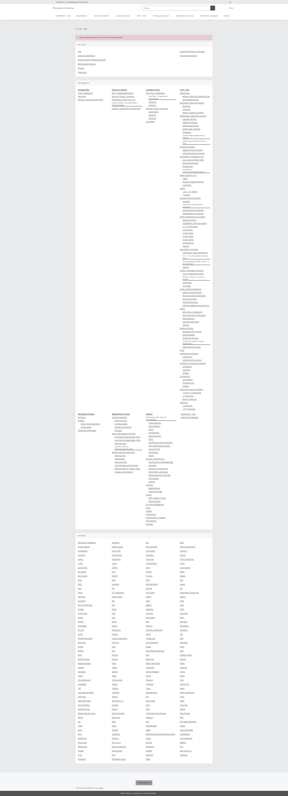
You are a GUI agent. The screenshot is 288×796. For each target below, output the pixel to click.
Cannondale (150, 551)
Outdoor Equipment (119, 417)
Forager (81, 751)
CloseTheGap (117, 555)
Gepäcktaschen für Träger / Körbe (127, 468)
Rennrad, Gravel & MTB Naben (194, 315)
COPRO (114, 567)
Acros (80, 730)
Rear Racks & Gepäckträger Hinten (128, 440)
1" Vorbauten (187, 406)
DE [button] (230, 2)
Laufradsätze (153, 112)
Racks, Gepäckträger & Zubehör (124, 433)
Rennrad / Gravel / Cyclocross (123, 96)
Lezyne (80, 617)
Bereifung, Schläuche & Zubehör (192, 103)
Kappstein (150, 609)
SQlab (80, 676)
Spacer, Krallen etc (190, 399)
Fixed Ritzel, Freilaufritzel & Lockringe (193, 205)
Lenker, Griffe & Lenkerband (190, 289)
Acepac (182, 726)
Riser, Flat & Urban (190, 299)
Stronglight (82, 684)
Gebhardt (81, 597)
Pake (181, 638)
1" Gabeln (186, 195)
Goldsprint (116, 734)
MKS (147, 622)
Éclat (114, 580)
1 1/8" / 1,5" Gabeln (190, 191)
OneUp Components (119, 638)
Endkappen (187, 132)
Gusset (182, 584)
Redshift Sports (84, 659)
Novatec (115, 634)
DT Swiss (149, 576)
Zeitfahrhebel (188, 166)
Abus (80, 734)
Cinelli (80, 563)
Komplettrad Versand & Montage (192, 51)
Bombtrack (150, 746)
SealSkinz (183, 667)
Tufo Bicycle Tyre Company (156, 713)
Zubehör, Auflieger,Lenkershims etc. (196, 305)
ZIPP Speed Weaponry (188, 721)
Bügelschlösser (154, 488)
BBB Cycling (82, 746)
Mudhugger (82, 626)
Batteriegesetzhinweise (87, 64)
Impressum (82, 72)
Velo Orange (150, 701)
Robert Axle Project (153, 663)
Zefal (114, 721)
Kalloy (114, 609)
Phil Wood (183, 642)
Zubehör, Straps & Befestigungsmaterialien (124, 448)
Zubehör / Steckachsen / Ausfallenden (126, 108)
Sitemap (81, 68)
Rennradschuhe (155, 501)
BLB (147, 542)
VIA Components (186, 738)
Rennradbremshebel (190, 163)
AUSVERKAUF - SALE (188, 414)
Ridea (114, 663)
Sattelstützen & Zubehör (189, 353)
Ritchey (114, 659)
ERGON (114, 576)
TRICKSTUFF (184, 684)
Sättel (182, 350)
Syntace (115, 672)
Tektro (182, 676)
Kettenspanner (188, 243)
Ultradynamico (151, 692)
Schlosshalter (154, 478)
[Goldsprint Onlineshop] (63, 8)
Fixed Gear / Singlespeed (155, 93)
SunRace (115, 705)
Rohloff (80, 651)
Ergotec (183, 576)
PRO (113, 651)
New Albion (184, 626)
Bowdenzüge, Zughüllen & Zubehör (193, 116)
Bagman (183, 742)
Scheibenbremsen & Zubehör (194, 153)
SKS (147, 697)
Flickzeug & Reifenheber (87, 430)
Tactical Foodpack (152, 672)
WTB (181, 717)
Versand (101, 788)
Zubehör (186, 246)
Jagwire (148, 605)
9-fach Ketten (188, 230)
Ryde (182, 651)
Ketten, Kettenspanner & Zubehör (192, 217)
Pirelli (182, 647)
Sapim (182, 688)
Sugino (114, 667)
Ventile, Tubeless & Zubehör (193, 113)
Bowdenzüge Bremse (190, 126)
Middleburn (82, 738)
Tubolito (115, 688)
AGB (79, 51)
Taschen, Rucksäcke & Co (155, 459)
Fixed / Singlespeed (85, 93)
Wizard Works (185, 713)
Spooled (81, 667)
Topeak (114, 684)
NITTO (80, 634)
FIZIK (148, 580)
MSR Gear (183, 622)
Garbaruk (115, 584)
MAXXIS (81, 622)
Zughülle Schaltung (190, 122)
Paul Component (152, 642)
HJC (181, 588)
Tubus (148, 688)
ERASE (182, 572)
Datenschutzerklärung (86, 55)
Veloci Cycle (82, 742)
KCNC (182, 609)
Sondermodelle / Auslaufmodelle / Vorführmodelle (125, 104)
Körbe (148, 508)
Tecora (148, 676)
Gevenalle (81, 601)
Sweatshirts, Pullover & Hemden (161, 442)
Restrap (183, 659)
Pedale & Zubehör (186, 328)
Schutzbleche (185, 376)
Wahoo (182, 709)
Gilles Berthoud (152, 584)
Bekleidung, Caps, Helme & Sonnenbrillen (156, 418)
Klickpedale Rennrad (190, 338)
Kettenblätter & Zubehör (189, 249)
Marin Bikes (150, 617)
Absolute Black (151, 726)
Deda (148, 567)
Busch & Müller (152, 547)
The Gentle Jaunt (84, 680)
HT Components (118, 592)
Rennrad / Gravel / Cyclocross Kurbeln (194, 278)
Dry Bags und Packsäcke (124, 472)
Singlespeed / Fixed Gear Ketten (195, 223)
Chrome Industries (187, 559)
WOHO (80, 717)
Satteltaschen (120, 459)
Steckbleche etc (188, 383)
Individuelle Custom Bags (158, 472)
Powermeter (187, 282)
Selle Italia (82, 697)
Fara (181, 746)
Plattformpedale (189, 335)
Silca (147, 655)
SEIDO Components (187, 692)
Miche (114, 622)
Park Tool (115, 642)
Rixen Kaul (150, 659)
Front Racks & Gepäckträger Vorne (127, 437)
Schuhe (149, 495)
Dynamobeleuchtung (190, 99)
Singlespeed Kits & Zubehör (193, 213)
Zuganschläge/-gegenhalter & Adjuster (194, 136)
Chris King (150, 559)
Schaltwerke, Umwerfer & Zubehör (193, 363)
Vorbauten (184, 402)
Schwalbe (115, 692)
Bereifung (186, 106)
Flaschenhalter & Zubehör (155, 517)
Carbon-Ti (183, 551)
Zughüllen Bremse (189, 119)
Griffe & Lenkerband (190, 302)
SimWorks (183, 755)
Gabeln (182, 188)
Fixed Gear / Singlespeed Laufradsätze (158, 97)
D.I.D (114, 572)
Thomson (149, 680)
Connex (183, 555)
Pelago (148, 647)
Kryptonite (184, 613)
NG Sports (184, 630)
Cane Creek (116, 551)
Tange (114, 676)
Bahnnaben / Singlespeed (192, 312)
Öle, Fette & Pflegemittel (155, 504)
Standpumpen (86, 427)
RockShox (149, 755)
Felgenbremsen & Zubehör (193, 150)
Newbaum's (116, 630)
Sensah (114, 697)
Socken (151, 455)
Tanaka (182, 672)
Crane (114, 563)
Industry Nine (117, 751)
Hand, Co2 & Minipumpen (90, 424)
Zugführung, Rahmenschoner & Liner (194, 142)
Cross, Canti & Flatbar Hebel (193, 160)
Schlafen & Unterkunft (123, 427)
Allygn (148, 730)
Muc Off (81, 630)
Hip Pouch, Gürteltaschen (158, 468)
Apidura (149, 742)
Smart (182, 697)
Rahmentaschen (121, 462)
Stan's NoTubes (84, 705)
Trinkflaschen (151, 514)
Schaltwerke (187, 366)
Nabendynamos (189, 318)
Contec (80, 559)
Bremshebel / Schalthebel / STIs (192, 156)
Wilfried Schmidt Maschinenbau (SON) (160, 734)
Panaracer (82, 642)
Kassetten (186, 201)
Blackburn (116, 542)
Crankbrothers (151, 563)
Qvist (114, 647)
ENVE (80, 584)
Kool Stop (149, 613)
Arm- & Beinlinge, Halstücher (159, 446)
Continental (116, 559)
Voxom (148, 738)
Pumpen (81, 420)
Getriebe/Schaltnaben (191, 322)
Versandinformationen (188, 55)
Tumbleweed (185, 734)
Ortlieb (80, 647)
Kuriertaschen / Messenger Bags (161, 462)
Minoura (149, 626)
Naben (182, 309)
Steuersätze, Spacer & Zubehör (191, 389)
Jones (182, 605)
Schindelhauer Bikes (85, 692)
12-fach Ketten (188, 239)
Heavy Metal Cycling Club (189, 592)
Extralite (149, 588)
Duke (80, 580)
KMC (113, 613)
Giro (113, 605)
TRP (79, 688)
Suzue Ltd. (184, 705)
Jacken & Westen (155, 436)
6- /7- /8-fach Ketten (190, 226)
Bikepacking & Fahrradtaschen (123, 452)
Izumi (182, 601)
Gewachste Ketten (189, 220)
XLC (79, 721)
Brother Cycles (117, 547)
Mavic (182, 617)
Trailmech (149, 684)
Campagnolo (82, 551)
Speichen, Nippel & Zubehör (193, 182)
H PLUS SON (82, 613)
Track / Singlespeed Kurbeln (193, 274)
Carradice (81, 555)
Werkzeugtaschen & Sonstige (159, 475)
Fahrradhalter (151, 521)
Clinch (182, 563)
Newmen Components (154, 630)
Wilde (148, 759)
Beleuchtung (184, 93)
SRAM (182, 701)
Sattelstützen (187, 357)
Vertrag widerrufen (144, 783)
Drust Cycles (82, 576)
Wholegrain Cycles (119, 759)
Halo (79, 588)
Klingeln (149, 511)
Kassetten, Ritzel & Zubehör (190, 198)
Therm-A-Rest (117, 680)
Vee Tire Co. (116, 742)
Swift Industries (84, 709)
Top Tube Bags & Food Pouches (126, 465)
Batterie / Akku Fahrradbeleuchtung (196, 96)
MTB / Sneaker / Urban (157, 498)
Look (113, 617)
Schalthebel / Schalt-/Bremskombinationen (194, 170)
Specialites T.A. (117, 701)
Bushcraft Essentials (187, 547)
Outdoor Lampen (121, 424)
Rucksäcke (152, 465)
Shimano (115, 738)
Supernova (150, 667)
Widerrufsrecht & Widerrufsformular (92, 60)
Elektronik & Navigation (189, 417)
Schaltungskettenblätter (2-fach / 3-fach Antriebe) (196, 262)
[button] (221, 8)
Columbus (150, 555)
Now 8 (148, 634)
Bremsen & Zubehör (187, 147)
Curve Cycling (185, 567)
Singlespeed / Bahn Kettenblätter (195, 253)
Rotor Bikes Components (155, 651)
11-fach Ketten (188, 236)
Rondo (182, 663)
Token (80, 726)
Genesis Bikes (117, 597)
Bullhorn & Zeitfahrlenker (192, 292)
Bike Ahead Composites (87, 542)
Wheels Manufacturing (86, 713)
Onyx (80, 755)
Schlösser (149, 485)
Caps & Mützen (154, 426)
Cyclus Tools (82, 567)
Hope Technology (186, 730)
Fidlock (148, 597)
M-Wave (149, 751)
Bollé (182, 542)
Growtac (81, 609)
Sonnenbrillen (154, 433)
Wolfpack (149, 717)
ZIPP (147, 721)
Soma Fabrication (84, 701)
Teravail (115, 730)
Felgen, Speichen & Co (188, 175)
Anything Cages (120, 443)
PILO (113, 755)
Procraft (115, 655)
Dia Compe (82, 572)
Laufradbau (150, 121)
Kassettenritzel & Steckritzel (193, 210)
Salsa (80, 655)
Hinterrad (152, 105)
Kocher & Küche (121, 420)
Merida (114, 626)
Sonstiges (118, 430)
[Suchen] (212, 8)
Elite (181, 580)
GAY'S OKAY (150, 592)
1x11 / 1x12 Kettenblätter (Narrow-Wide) (196, 257)
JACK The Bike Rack (85, 605)
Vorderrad (152, 102)
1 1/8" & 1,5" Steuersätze (192, 393)
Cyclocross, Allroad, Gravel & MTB (90, 99)
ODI (181, 634)
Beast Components (119, 746)
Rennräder (82, 96)
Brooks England (84, 547)
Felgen (185, 178)
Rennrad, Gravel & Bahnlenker (194, 296)
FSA (113, 588)
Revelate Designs (84, 663)
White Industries (118, 713)
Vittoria (114, 709)
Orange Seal (150, 638)
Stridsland (82, 759)
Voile (148, 709)
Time (182, 680)
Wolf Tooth (116, 717)
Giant (148, 601)
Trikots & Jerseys (155, 423)
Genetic (183, 597)
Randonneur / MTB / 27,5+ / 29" (124, 99)
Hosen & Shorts (154, 449)
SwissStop (82, 672)
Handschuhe (153, 452)
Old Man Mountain (85, 638)
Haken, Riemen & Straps (192, 347)
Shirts (151, 439)
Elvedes (149, 572)
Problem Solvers (186, 655)
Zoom (114, 726)
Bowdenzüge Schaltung (191, 129)
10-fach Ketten (188, 233)
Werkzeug (81, 417)
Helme (151, 429)
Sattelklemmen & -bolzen (192, 360)
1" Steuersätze (188, 396)
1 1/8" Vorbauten (189, 409)
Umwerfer (186, 370)
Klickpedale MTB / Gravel (192, 331)
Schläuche (186, 109)
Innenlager (187, 286)
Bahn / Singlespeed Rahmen (122, 93)
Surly (148, 705)
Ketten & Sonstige (155, 491)
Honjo (80, 592)
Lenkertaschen (120, 455)
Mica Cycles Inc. (186, 751)
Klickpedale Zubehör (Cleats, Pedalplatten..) (193, 342)
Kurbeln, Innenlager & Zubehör (191, 270)
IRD (113, 601)
